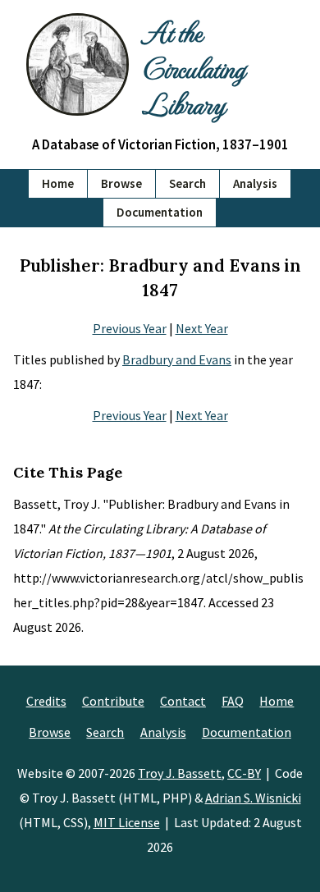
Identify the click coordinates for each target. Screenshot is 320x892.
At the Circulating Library (193, 67)
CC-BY (244, 773)
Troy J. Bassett (180, 773)
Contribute (113, 701)
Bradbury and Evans (176, 359)
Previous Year (130, 328)
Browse (121, 183)
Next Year (202, 328)
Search (187, 183)
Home (58, 183)
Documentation (160, 212)
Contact (183, 701)
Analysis (255, 183)
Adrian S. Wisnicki (253, 797)
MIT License (127, 822)
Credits (46, 701)
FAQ (233, 701)
